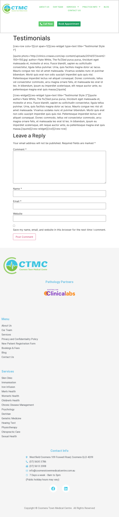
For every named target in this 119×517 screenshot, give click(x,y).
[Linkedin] (66, 488)
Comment (19, 149)
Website (17, 213)
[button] (72, 7)
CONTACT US (74, 10)
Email (17, 201)
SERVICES (71, 7)
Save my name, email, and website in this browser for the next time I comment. (59, 229)
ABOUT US (44, 7)
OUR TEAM (58, 7)
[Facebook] (53, 488)
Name (17, 188)
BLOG (106, 7)
